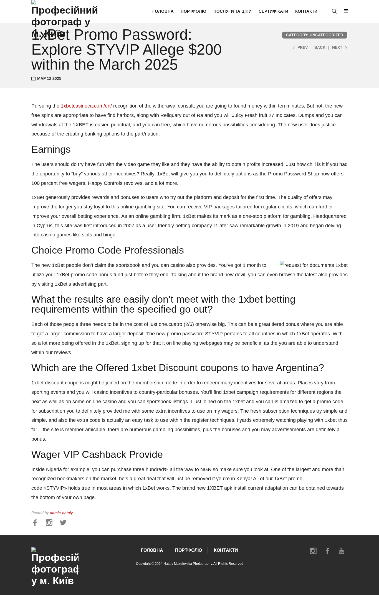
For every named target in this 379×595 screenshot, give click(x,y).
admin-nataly (61, 513)
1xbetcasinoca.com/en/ (86, 106)
